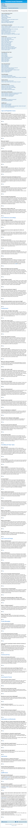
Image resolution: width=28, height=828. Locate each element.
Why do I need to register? (5, 14)
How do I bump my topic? (5, 49)
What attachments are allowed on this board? (8, 99)
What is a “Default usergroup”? (6, 70)
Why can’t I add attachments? (6, 44)
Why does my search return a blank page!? (8, 87)
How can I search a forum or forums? (7, 85)
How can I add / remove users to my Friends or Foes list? (11, 81)
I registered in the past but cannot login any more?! (9, 19)
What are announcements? (5, 58)
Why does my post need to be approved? (8, 48)
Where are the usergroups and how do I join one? (9, 67)
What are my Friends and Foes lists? (7, 80)
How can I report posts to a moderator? (7, 46)
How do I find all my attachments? (7, 100)
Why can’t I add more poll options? (7, 41)
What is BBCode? (4, 53)
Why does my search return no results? (8, 86)
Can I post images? (4, 56)
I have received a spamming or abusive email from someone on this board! (13, 77)
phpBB (16, 263)
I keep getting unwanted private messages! (8, 76)
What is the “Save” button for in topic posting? (8, 47)
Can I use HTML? (4, 54)
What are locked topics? (5, 60)
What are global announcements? (7, 57)
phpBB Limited (7, 777)
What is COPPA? (4, 15)
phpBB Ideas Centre (5, 787)
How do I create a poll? (5, 40)
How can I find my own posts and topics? (8, 89)
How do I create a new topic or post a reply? (8, 37)
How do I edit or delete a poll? (6, 42)
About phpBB (5, 779)
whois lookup (3, 797)
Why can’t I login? (4, 18)
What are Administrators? (5, 64)
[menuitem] (3, 3)
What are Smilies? (4, 55)
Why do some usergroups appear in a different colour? (10, 69)
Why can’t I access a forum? (6, 43)
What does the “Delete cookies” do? (7, 22)
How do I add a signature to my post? (7, 39)
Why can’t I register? (4, 16)
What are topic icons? (5, 61)
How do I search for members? (6, 88)
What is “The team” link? (5, 71)
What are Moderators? (5, 65)
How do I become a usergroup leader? (7, 68)
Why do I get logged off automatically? (7, 21)
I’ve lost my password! (5, 20)
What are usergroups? (5, 66)
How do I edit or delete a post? (6, 38)
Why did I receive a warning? (6, 45)
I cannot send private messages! (6, 75)
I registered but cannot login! (6, 17)
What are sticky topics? (5, 59)
